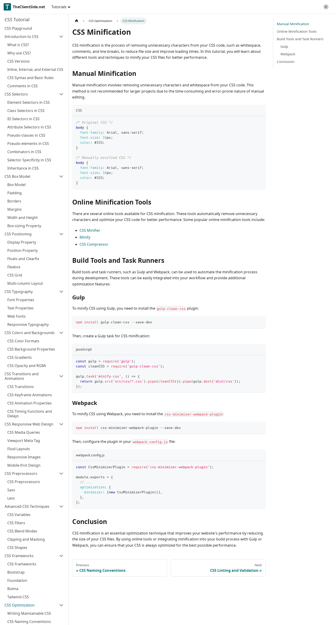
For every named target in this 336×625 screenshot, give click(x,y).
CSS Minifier (90, 230)
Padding (14, 192)
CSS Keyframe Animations (29, 394)
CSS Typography (19, 291)
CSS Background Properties (31, 349)
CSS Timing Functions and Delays (29, 413)
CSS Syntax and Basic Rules (30, 77)
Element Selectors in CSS (28, 102)
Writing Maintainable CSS (29, 613)
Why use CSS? (19, 53)
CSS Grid (14, 275)
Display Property (21, 242)
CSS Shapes (17, 547)
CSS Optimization (20, 605)
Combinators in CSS (24, 151)
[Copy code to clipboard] (260, 122)
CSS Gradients (19, 357)
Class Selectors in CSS (26, 110)
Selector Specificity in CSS (29, 159)
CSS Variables (19, 514)
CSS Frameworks (19, 555)
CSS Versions (18, 61)
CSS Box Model (17, 176)
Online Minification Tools (297, 31)
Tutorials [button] (59, 6)
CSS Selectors (16, 94)
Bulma (12, 588)
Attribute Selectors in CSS (29, 127)
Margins (14, 209)
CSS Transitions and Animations (22, 376)
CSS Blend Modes (22, 531)
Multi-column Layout (25, 283)
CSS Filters (16, 522)
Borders (14, 201)
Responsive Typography (28, 324)
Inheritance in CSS (23, 168)
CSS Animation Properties (29, 403)
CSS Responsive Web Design (29, 424)
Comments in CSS (22, 85)
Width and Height (22, 217)
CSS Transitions (20, 386)
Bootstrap (16, 572)
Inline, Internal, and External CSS (35, 69)
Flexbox (13, 266)
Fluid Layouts (18, 448)
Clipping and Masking (26, 539)
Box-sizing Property (24, 225)
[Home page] (76, 20)
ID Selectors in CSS (23, 118)
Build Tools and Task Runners (300, 39)
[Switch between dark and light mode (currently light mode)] (326, 7)
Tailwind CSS (18, 596)
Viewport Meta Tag (23, 440)
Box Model (16, 184)
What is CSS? (18, 44)
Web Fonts (16, 316)
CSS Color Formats (23, 340)
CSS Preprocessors (21, 473)
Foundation (17, 580)
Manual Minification (293, 23)
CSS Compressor (94, 244)
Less (11, 498)
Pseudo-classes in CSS (26, 135)
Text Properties (20, 308)
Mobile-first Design (23, 465)
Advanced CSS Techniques (27, 506)
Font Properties (20, 299)
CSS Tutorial (17, 19)
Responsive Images (24, 457)
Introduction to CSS (21, 36)
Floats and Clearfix (23, 258)
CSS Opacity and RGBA (26, 365)
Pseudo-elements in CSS (28, 143)
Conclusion (285, 61)
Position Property (22, 250)
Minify (85, 237)
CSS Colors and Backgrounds (30, 332)
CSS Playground (18, 28)
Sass (11, 489)
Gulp (284, 46)
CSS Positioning (18, 234)
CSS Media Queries (23, 432)
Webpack (287, 54)
